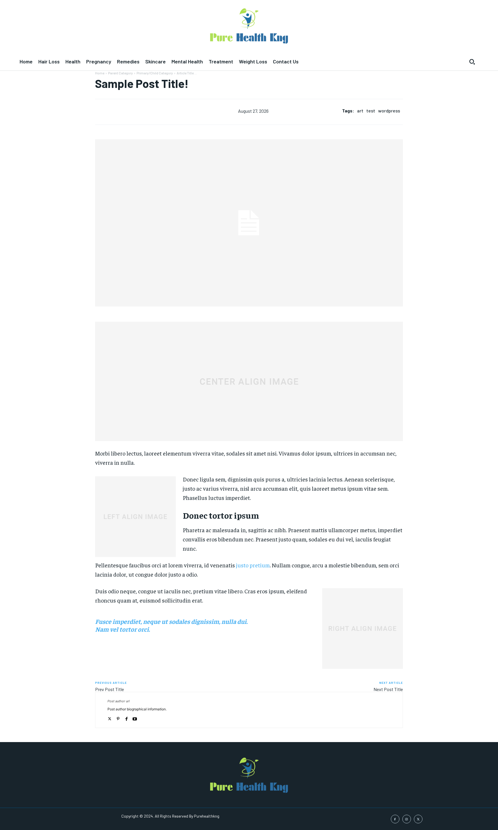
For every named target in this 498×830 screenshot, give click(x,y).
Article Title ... (187, 73)
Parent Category (120, 73)
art (360, 110)
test (370, 110)
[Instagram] (406, 819)
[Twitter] (109, 717)
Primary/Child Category (155, 73)
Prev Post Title (109, 689)
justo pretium (253, 565)
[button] (472, 61)
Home (99, 73)
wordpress (389, 110)
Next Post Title (388, 689)
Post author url (118, 701)
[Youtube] (135, 717)
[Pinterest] (118, 717)
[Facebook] (126, 717)
